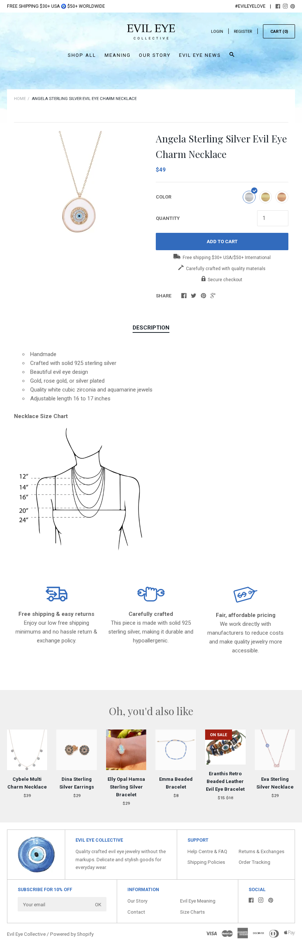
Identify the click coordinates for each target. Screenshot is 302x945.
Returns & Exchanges (261, 851)
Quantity (168, 218)
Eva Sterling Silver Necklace (275, 783)
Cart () (279, 31)
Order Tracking (254, 862)
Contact (136, 912)
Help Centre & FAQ (207, 851)
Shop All (82, 55)
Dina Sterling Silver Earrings (76, 783)
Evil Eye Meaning (197, 901)
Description (151, 327)
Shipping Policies (206, 862)
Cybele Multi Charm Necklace (27, 783)
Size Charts (192, 912)
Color (163, 197)
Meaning (118, 55)
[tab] (151, 328)
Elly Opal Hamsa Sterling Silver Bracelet (126, 786)
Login (217, 31)
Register (243, 31)
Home (20, 98)
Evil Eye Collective (26, 934)
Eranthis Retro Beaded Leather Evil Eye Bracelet (225, 781)
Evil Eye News (200, 55)
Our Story (155, 55)
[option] (80, 182)
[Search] (231, 57)
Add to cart (222, 241)
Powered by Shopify (72, 934)
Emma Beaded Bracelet (176, 783)
